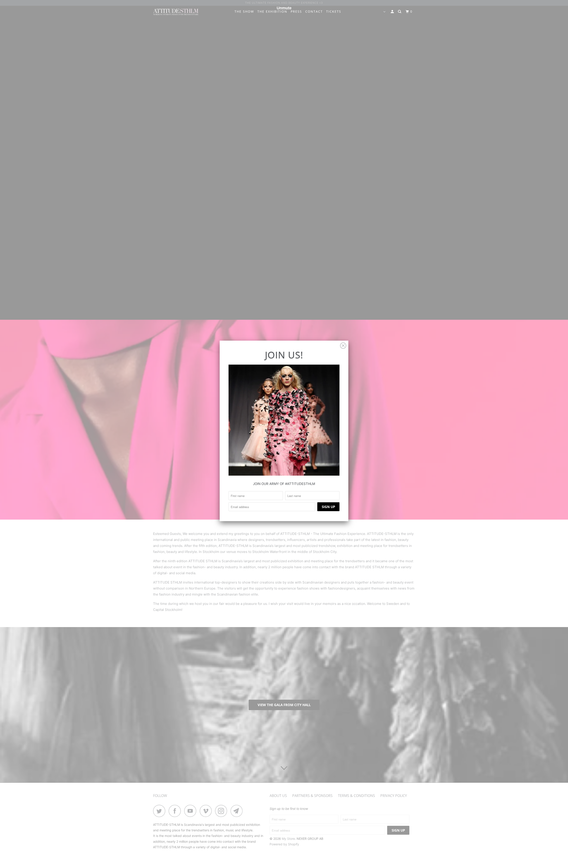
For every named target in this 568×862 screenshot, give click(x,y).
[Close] (343, 344)
